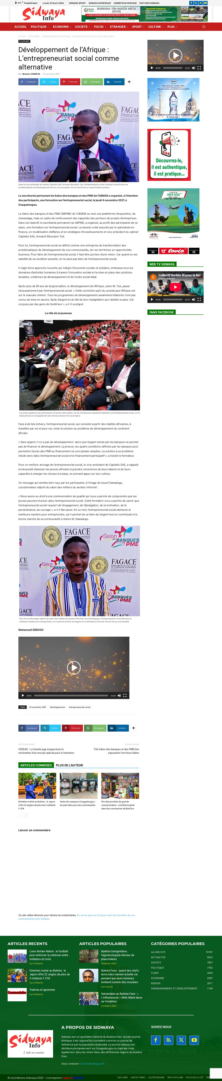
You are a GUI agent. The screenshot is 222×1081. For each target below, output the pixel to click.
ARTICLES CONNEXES (36, 765)
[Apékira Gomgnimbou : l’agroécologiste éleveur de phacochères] (88, 956)
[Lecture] (23, 695)
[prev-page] (20, 815)
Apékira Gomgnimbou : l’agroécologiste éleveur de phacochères (117, 955)
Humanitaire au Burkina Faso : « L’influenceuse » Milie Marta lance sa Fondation (121, 997)
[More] (129, 81)
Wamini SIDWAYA (31, 74)
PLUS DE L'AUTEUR (69, 765)
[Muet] (119, 695)
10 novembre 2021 (37, 707)
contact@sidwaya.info (92, 1063)
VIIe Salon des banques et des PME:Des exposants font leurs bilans (116, 751)
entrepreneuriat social (79, 707)
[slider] (71, 695)
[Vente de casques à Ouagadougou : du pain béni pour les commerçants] (79, 786)
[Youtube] (205, 3)
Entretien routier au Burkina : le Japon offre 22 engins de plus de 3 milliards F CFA (37, 805)
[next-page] (26, 815)
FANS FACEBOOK (162, 312)
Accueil (21, 36)
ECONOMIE (34, 36)
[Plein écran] (125, 695)
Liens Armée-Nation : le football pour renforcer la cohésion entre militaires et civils (48, 955)
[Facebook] (191, 3)
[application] (73, 668)
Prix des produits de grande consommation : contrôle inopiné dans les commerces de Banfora (117, 805)
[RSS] (196, 3)
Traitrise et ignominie (42, 989)
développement (57, 707)
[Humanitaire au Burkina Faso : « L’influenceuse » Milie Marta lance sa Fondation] (88, 998)
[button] (204, 27)
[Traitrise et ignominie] (17, 994)
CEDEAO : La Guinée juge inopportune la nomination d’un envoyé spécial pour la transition (46, 751)
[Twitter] (200, 3)
